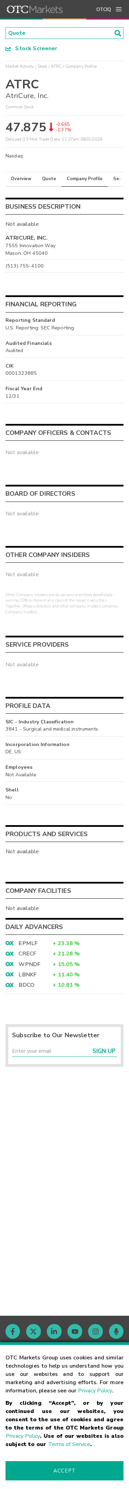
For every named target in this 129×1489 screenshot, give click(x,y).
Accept (64, 1470)
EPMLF (28, 943)
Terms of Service (69, 1444)
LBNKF (27, 974)
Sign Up (104, 1051)
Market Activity (20, 66)
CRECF (27, 953)
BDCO (26, 985)
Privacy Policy (95, 1390)
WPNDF (29, 964)
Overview (21, 179)
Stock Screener (34, 48)
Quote (49, 179)
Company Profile (85, 179)
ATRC (56, 66)
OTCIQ (103, 9)
